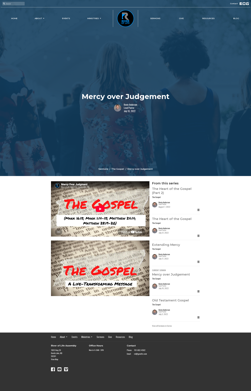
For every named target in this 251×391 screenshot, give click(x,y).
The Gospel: (117, 169)
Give (181, 18)
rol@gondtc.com (140, 353)
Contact (234, 3)
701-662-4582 (139, 350)
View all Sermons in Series (162, 325)
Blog (236, 18)
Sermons (155, 18)
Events (66, 18)
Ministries (93, 18)
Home (14, 18)
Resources (208, 18)
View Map (54, 359)
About (38, 18)
